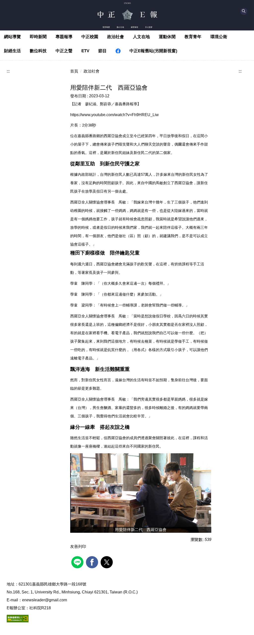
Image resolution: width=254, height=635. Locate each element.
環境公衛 (218, 36)
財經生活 (12, 51)
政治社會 (115, 36)
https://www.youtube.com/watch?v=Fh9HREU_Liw (114, 115)
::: (8, 71)
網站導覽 (12, 36)
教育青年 (193, 36)
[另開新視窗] (118, 51)
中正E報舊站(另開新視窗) (153, 51)
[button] (243, 11)
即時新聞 (38, 36)
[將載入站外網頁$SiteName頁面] (78, 562)
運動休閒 (167, 36)
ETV (85, 51)
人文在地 (141, 36)
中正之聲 (64, 51)
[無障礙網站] (18, 618)
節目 (102, 51)
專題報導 (64, 36)
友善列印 (78, 546)
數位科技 (38, 51)
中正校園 (89, 36)
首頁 (74, 71)
